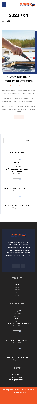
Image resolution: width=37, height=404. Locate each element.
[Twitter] (14, 266)
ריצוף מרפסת (16, 375)
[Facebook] (23, 266)
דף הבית (17, 284)
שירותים (17, 290)
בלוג (17, 292)
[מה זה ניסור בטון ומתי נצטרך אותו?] (17, 199)
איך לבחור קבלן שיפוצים (16, 380)
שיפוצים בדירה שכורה (16, 377)
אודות (17, 287)
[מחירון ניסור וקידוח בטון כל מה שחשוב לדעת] (17, 162)
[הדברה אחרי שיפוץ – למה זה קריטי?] (17, 182)
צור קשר (17, 295)
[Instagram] (18, 266)
